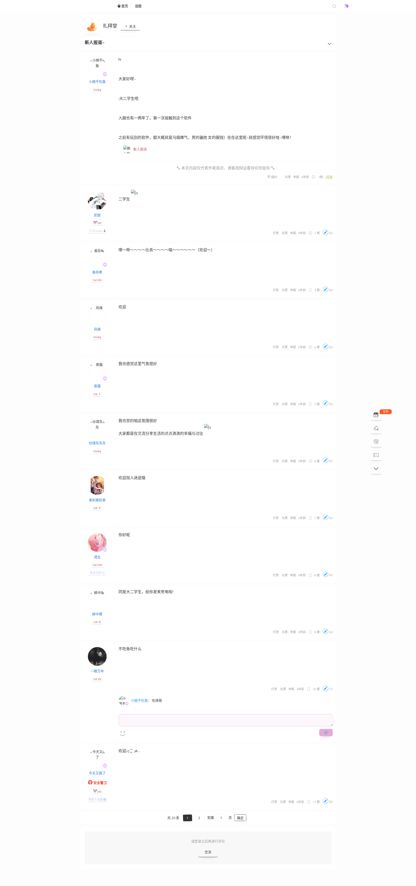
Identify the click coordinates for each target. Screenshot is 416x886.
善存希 (97, 272)
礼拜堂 (110, 26)
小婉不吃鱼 (97, 81)
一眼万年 (97, 671)
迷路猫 (88, 6)
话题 (138, 5)
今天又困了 (97, 773)
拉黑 (288, 177)
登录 (208, 851)
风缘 (97, 329)
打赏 (276, 233)
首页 (124, 5)
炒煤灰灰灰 (97, 442)
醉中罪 (97, 613)
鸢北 (97, 556)
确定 (240, 817)
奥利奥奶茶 (97, 499)
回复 (329, 177)
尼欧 (97, 215)
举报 (296, 177)
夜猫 (97, 385)
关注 (132, 26)
